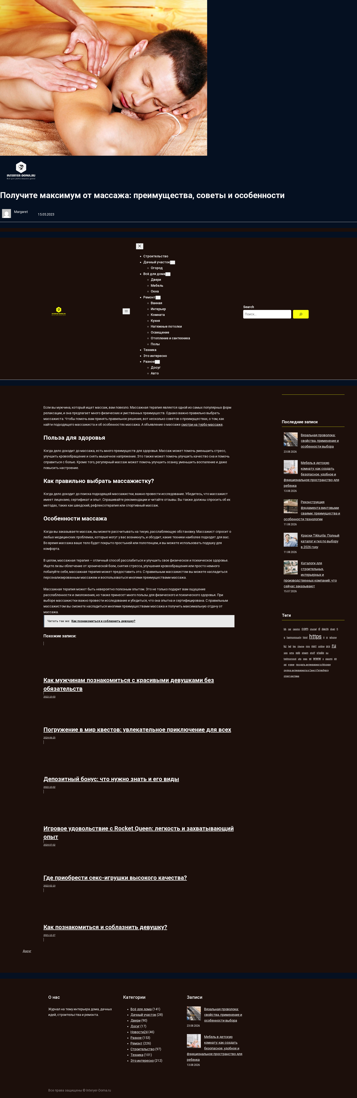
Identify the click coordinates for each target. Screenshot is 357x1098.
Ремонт (136, 1043)
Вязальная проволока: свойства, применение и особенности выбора (320, 441)
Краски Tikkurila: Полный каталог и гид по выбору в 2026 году (320, 541)
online (321, 646)
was (305, 658)
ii (323, 637)
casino (296, 629)
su (327, 652)
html (305, 637)
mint (313, 646)
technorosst (290, 658)
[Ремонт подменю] (158, 298)
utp (299, 658)
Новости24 (139, 1032)
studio (320, 652)
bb (285, 629)
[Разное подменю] (157, 362)
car (289, 629)
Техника (137, 1055)
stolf (312, 652)
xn (335, 658)
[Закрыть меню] (139, 246)
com (305, 629)
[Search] (301, 314)
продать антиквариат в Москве (313, 664)
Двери (136, 1020)
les (294, 646)
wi (310, 658)
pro (328, 646)
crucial (313, 629)
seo (286, 652)
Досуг (27, 951)
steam (305, 652)
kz (285, 646)
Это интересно (142, 1061)
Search (248, 307)
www (317, 658)
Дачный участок (143, 1015)
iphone (333, 637)
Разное (136, 1038)
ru (334, 645)
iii (327, 637)
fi (337, 629)
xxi (285, 664)
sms (291, 652)
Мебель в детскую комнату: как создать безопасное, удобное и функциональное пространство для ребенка (311, 474)
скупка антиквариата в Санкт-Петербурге (306, 670)
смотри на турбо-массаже (202, 424)
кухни (291, 664)
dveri (332, 629)
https (315, 636)
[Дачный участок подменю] (172, 262)
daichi (325, 629)
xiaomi (328, 658)
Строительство (143, 1049)
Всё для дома (141, 1009)
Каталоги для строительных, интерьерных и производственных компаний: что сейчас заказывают (310, 574)
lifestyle (301, 646)
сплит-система (291, 676)
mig (308, 646)
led (289, 646)
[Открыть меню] (126, 311)
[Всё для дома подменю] (168, 274)
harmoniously (294, 637)
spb (298, 652)
